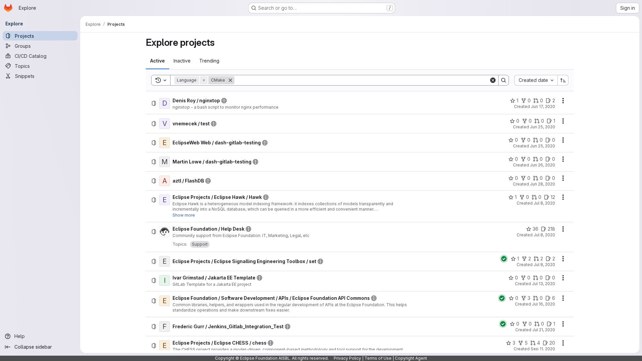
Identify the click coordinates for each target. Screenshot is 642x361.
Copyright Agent (411, 358)
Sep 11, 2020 (543, 348)
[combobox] (535, 80)
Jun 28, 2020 (542, 184)
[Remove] (230, 80)
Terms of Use (378, 358)
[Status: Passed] (504, 259)
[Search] (503, 80)
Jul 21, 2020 (543, 329)
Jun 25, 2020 (542, 126)
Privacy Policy (347, 358)
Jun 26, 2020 (542, 164)
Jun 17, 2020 (543, 106)
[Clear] (493, 80)
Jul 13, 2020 (543, 283)
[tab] (157, 60)
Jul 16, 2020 (543, 304)
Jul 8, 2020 (544, 203)
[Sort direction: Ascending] (563, 80)
